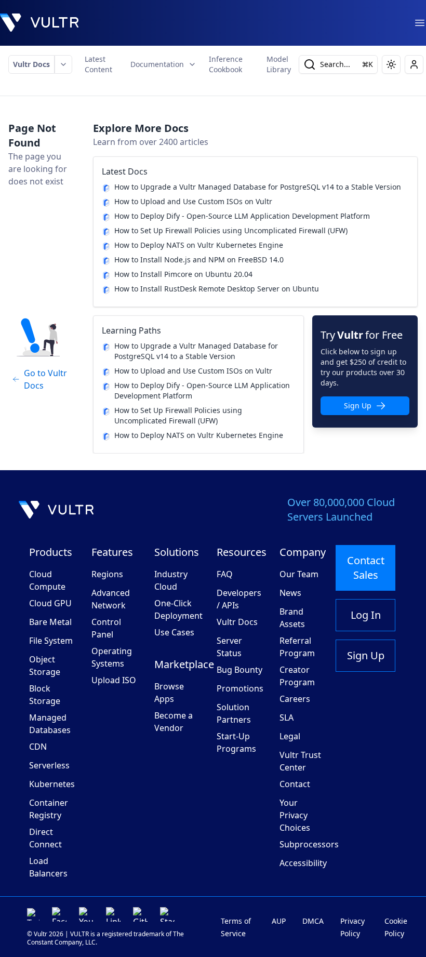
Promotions (240, 688)
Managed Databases (50, 724)
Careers (294, 699)
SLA (286, 717)
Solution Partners (234, 713)
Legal (289, 736)
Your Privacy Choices (294, 815)
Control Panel (106, 628)
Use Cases (174, 632)
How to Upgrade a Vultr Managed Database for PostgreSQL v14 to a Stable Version (257, 187)
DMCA (313, 921)
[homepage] (39, 22)
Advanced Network (110, 599)
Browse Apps (169, 693)
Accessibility (303, 863)
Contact (294, 784)
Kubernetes (52, 784)
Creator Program (297, 676)
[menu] (420, 22)
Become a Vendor (173, 722)
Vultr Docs (31, 64)
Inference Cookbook (226, 64)
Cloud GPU (50, 603)
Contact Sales (365, 567)
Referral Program (297, 647)
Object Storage (44, 665)
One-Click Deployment (178, 609)
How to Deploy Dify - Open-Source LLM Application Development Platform (242, 216)
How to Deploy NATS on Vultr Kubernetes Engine (198, 245)
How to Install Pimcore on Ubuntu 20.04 (183, 274)
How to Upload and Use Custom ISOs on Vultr (193, 201)
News (290, 593)
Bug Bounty (239, 669)
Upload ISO (113, 680)
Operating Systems (111, 657)
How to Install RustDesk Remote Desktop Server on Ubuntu (216, 289)
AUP (279, 921)
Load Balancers (48, 867)
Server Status (229, 647)
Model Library (279, 64)
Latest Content (98, 64)
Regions (107, 574)
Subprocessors (309, 844)
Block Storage (44, 695)
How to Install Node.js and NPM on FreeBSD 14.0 (199, 259)
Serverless (49, 765)
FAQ (225, 574)
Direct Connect (45, 838)
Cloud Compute (47, 580)
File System (51, 640)
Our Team (298, 574)
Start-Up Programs (236, 742)
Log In (366, 615)
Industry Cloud (171, 580)
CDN (38, 746)
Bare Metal (50, 622)
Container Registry (48, 809)
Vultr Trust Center (300, 761)
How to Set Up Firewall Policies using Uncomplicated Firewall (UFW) (231, 230)
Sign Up (357, 405)
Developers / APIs (239, 599)
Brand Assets (292, 618)
